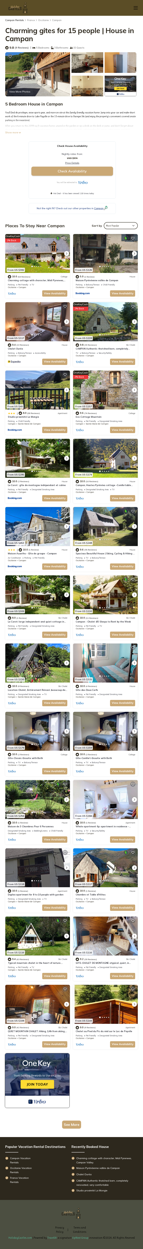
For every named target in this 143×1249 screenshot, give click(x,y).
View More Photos (19, 91)
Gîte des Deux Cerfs (87, 690)
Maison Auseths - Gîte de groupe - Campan (32, 553)
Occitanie (43, 20)
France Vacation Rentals (19, 1180)
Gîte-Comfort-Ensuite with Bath (94, 758)
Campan (57, 20)
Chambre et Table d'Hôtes (91, 894)
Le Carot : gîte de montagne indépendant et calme (37, 485)
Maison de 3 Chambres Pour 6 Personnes (30, 826)
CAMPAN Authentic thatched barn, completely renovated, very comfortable (102, 1182)
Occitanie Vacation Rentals (21, 1170)
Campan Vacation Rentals (20, 1160)
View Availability (55, 293)
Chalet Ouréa (15, 348)
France (31, 20)
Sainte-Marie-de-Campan (29, 424)
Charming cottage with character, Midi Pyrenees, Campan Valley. (104, 1160)
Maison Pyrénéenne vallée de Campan (97, 280)
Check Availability (72, 171)
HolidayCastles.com (20, 1237)
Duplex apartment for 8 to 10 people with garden (35, 894)
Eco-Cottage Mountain (88, 416)
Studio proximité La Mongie (23, 416)
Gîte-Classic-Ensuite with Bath (25, 758)
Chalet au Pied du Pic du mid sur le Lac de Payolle (104, 1031)
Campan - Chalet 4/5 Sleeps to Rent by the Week (103, 621)
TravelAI (52, 1237)
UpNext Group (80, 1237)
